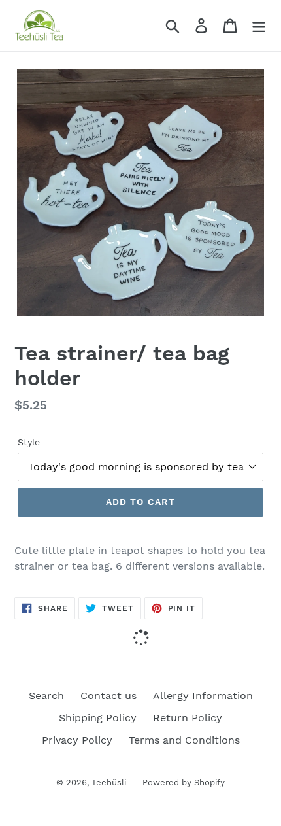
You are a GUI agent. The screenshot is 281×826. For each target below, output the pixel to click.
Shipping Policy (98, 718)
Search (46, 695)
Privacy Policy (77, 740)
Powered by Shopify (183, 782)
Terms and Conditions (184, 740)
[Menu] (258, 26)
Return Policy (187, 718)
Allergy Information (203, 695)
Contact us (108, 695)
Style (29, 442)
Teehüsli (108, 782)
